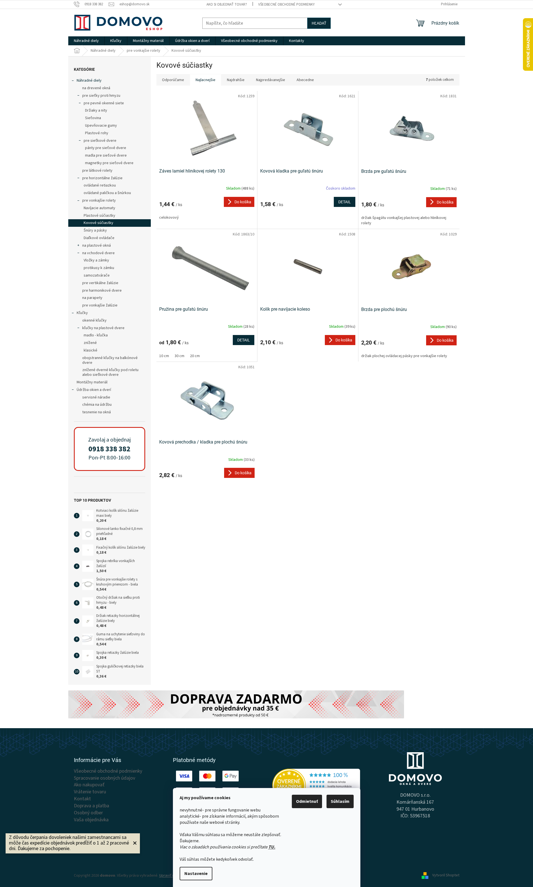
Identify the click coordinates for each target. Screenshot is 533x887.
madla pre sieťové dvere (106, 155)
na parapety (92, 298)
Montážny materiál (92, 382)
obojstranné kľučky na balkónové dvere (110, 360)
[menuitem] (86, 40)
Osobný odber (88, 813)
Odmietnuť (307, 801)
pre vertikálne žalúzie (100, 283)
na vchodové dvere (98, 253)
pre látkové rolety (97, 170)
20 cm (195, 356)
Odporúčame (173, 80)
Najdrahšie (236, 80)
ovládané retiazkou (100, 185)
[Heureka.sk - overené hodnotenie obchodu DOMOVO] (316, 785)
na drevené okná (96, 88)
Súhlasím (340, 801)
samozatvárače (97, 275)
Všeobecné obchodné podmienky (286, 4)
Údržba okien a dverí (94, 390)
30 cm (179, 356)
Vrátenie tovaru (90, 792)
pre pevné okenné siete (104, 103)
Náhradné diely (89, 80)
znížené (90, 343)
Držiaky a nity (96, 110)
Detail (344, 202)
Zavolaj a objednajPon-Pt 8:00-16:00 (109, 449)
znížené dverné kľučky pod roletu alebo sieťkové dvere (110, 372)
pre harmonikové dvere (102, 290)
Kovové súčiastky (98, 223)
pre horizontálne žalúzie (102, 178)
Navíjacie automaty (99, 208)
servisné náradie (96, 397)
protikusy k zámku (99, 268)
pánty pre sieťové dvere (105, 148)
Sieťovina (93, 118)
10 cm (164, 356)
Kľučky (82, 313)
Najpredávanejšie (270, 80)
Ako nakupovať (89, 785)
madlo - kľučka (96, 335)
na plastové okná (96, 245)
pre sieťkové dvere (100, 140)
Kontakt (82, 799)
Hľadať (319, 23)
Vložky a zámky (96, 260)
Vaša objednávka (91, 820)
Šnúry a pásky (95, 230)
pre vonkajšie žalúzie (100, 305)
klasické (90, 350)
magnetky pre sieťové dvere (109, 163)
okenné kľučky (94, 320)
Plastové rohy (96, 133)
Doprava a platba (91, 806)
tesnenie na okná (96, 412)
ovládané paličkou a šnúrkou (107, 193)
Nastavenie (196, 874)
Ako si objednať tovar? (226, 4)
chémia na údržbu (97, 404)
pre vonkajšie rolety (99, 200)
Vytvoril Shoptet (445, 875)
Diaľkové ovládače (99, 238)
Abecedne (305, 80)
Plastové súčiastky (99, 215)
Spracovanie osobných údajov (104, 778)
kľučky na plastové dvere (103, 328)
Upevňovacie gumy (101, 125)
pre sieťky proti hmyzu (101, 95)
